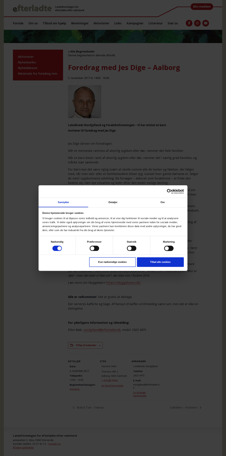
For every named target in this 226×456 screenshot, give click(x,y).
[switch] (94, 248)
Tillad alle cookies (160, 262)
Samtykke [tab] (63, 202)
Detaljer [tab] (113, 202)
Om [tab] (162, 202)
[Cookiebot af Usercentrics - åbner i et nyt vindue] (169, 191)
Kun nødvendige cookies (112, 262)
